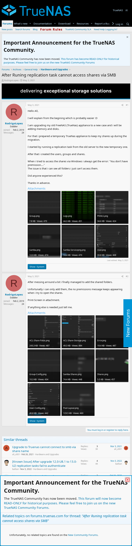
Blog (35, 29)
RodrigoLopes (11, 80)
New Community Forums (83, 535)
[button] (30, 23)
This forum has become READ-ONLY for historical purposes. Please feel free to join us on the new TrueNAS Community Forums (61, 60)
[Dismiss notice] (126, 37)
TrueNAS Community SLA (78, 29)
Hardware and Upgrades (47, 454)
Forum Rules (51, 29)
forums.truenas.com (47, 516)
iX (126, 10)
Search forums (22, 29)
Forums (7, 23)
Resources (83, 23)
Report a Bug (102, 23)
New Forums (127, 323)
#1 (127, 105)
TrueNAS (118, 10)
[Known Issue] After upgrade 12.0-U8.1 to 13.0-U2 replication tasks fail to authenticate (44, 464)
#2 (127, 276)
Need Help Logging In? (105, 29)
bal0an (15, 469)
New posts (7, 29)
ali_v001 (16, 454)
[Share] (122, 105)
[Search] (127, 24)
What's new (21, 23)
